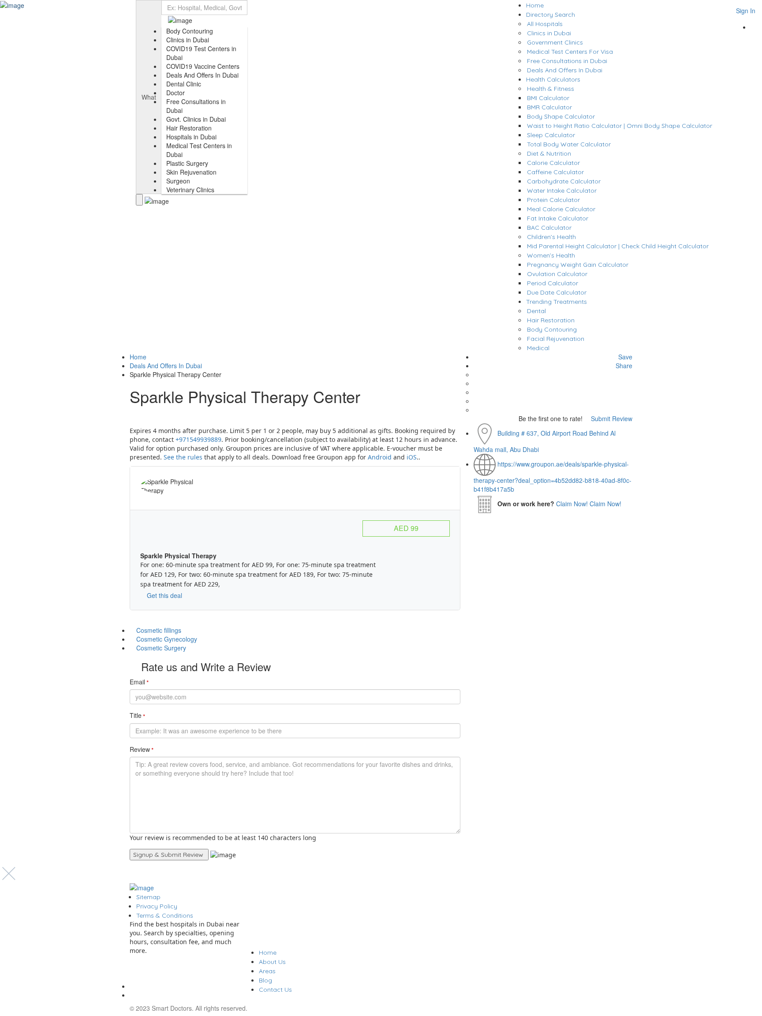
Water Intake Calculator (562, 190)
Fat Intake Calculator (557, 218)
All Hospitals (545, 24)
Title (137, 716)
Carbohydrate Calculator (564, 181)
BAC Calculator (549, 228)
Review (141, 750)
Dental (536, 311)
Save (624, 356)
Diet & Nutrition (549, 153)
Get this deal (163, 595)
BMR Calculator (549, 107)
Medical (538, 348)
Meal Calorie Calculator (561, 209)
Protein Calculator (553, 200)
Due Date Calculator (556, 292)
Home (535, 5)
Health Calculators (553, 79)
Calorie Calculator (553, 163)
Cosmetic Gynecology (166, 639)
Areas (267, 971)
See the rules (184, 457)
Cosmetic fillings (158, 630)
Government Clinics (555, 42)
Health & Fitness (550, 89)
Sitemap (148, 897)
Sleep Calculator (551, 135)
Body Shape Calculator (561, 116)
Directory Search (550, 15)
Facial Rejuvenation (555, 339)
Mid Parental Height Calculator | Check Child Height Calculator (618, 246)
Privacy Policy (156, 906)
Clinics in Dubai (549, 33)
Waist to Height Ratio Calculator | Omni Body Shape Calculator (619, 126)
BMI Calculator (548, 98)
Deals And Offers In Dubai (564, 70)
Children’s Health (551, 237)
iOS (412, 457)
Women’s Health (551, 255)
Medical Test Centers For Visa (570, 52)
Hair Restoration (551, 320)
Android (380, 457)
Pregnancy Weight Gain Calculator (577, 265)
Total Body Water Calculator (569, 144)
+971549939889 (198, 439)
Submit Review (610, 418)
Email (139, 682)
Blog (265, 980)
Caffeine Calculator (555, 172)
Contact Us (275, 990)
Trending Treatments (556, 302)
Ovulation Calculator (557, 274)
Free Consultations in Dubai (567, 61)
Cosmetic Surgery (161, 647)
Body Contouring (552, 329)
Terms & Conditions (164, 915)
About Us (272, 962)
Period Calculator (552, 283)
